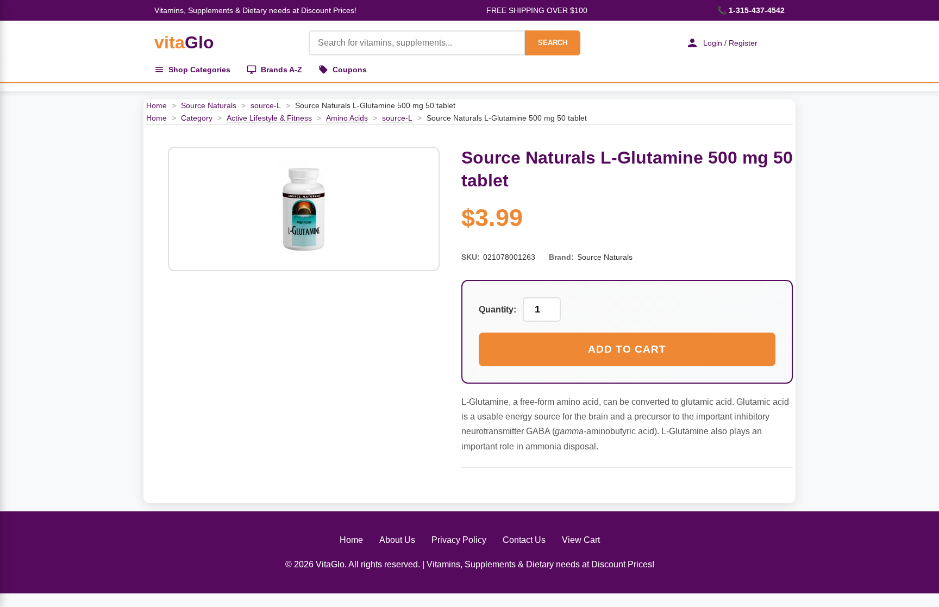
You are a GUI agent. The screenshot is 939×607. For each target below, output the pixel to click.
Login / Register (730, 43)
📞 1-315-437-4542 (751, 10)
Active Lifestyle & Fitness (269, 118)
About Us (397, 540)
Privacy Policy (458, 540)
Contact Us (524, 540)
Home (156, 105)
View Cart (581, 540)
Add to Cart (627, 349)
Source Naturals (208, 105)
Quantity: (497, 309)
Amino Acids (347, 118)
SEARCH (552, 43)
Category (196, 118)
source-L (266, 105)
